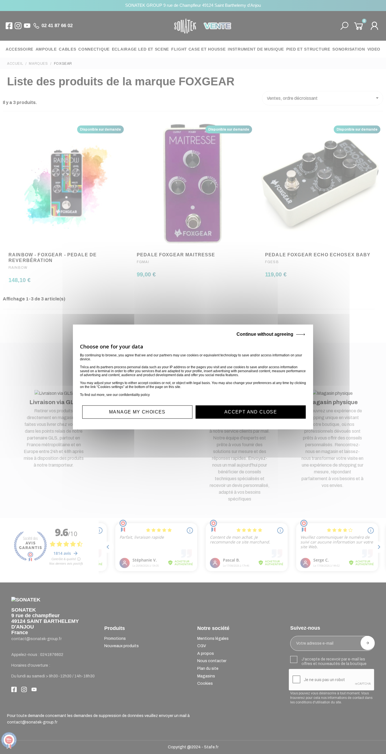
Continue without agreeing (265, 334)
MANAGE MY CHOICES (137, 411)
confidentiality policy (134, 395)
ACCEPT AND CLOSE (250, 411)
